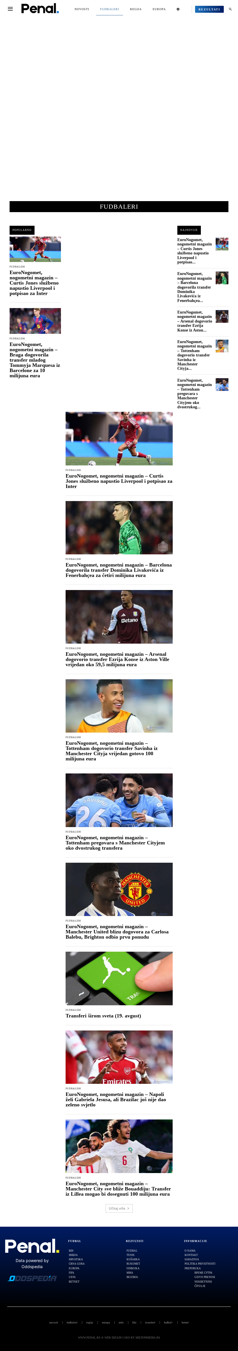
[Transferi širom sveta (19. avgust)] (119, 978)
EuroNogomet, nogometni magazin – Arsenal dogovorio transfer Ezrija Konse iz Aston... (194, 321)
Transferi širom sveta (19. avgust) (103, 1016)
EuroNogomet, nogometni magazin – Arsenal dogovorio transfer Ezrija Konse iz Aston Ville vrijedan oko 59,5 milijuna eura (117, 659)
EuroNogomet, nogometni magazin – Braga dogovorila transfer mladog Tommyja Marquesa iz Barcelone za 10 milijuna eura (35, 359)
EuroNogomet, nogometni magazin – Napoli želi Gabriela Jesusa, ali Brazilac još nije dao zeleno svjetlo (116, 1099)
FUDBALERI (17, 267)
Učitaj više (117, 1208)
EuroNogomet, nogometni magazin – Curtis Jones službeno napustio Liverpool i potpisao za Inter (34, 283)
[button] (230, 9)
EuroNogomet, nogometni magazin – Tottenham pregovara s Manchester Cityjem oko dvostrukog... (194, 393)
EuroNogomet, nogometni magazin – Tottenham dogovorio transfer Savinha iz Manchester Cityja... (194, 355)
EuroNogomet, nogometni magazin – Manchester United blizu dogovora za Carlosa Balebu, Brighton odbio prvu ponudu (117, 932)
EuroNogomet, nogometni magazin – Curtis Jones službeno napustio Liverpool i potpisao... (194, 251)
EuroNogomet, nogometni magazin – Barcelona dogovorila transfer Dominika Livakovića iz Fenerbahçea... (194, 287)
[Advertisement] (119, 113)
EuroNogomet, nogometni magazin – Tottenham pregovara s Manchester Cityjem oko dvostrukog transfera (115, 843)
